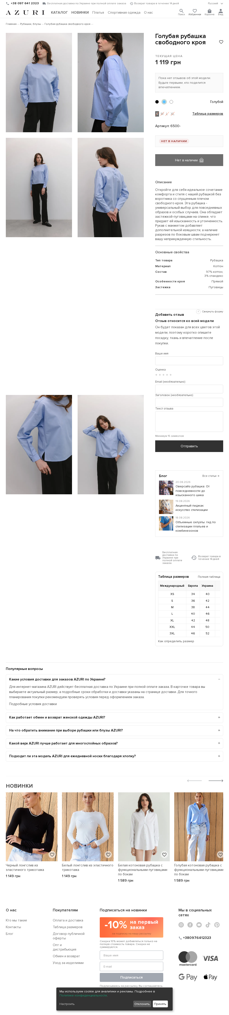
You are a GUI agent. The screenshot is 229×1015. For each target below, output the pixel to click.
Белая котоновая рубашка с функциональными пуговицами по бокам (142, 869)
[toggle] (215, 3)
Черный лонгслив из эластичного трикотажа (25, 867)
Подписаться (131, 977)
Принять (160, 1004)
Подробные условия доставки (33, 704)
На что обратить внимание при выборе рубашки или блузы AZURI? (66, 730)
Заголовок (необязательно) (174, 395)
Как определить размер (176, 641)
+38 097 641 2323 (25, 3)
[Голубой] (164, 102)
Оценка (160, 369)
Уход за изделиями (68, 963)
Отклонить (142, 1004)
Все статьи (211, 476)
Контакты (13, 927)
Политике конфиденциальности (83, 995)
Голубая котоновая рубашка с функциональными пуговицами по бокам (198, 869)
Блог (9, 934)
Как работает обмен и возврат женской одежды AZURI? (57, 717)
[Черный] (157, 102)
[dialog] (114, 999)
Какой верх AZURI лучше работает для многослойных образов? (63, 743)
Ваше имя (161, 353)
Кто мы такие (16, 920)
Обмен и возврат (66, 956)
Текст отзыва (164, 408)
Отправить (189, 446)
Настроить (67, 1004)
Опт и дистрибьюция (64, 947)
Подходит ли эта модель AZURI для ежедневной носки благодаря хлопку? (72, 756)
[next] (216, 781)
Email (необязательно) (170, 382)
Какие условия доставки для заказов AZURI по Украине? (57, 679)
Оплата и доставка (68, 920)
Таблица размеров (207, 114)
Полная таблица (209, 577)
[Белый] (171, 102)
